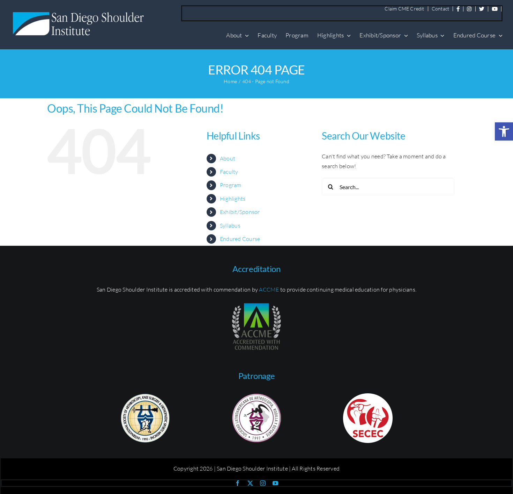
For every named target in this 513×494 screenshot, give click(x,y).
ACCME (269, 289)
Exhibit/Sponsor (240, 211)
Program (230, 184)
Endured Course (240, 238)
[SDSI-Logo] (80, 11)
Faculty (229, 171)
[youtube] (275, 483)
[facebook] (237, 483)
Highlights (232, 198)
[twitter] (250, 483)
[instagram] (263, 483)
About (227, 158)
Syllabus (230, 225)
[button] (504, 131)
